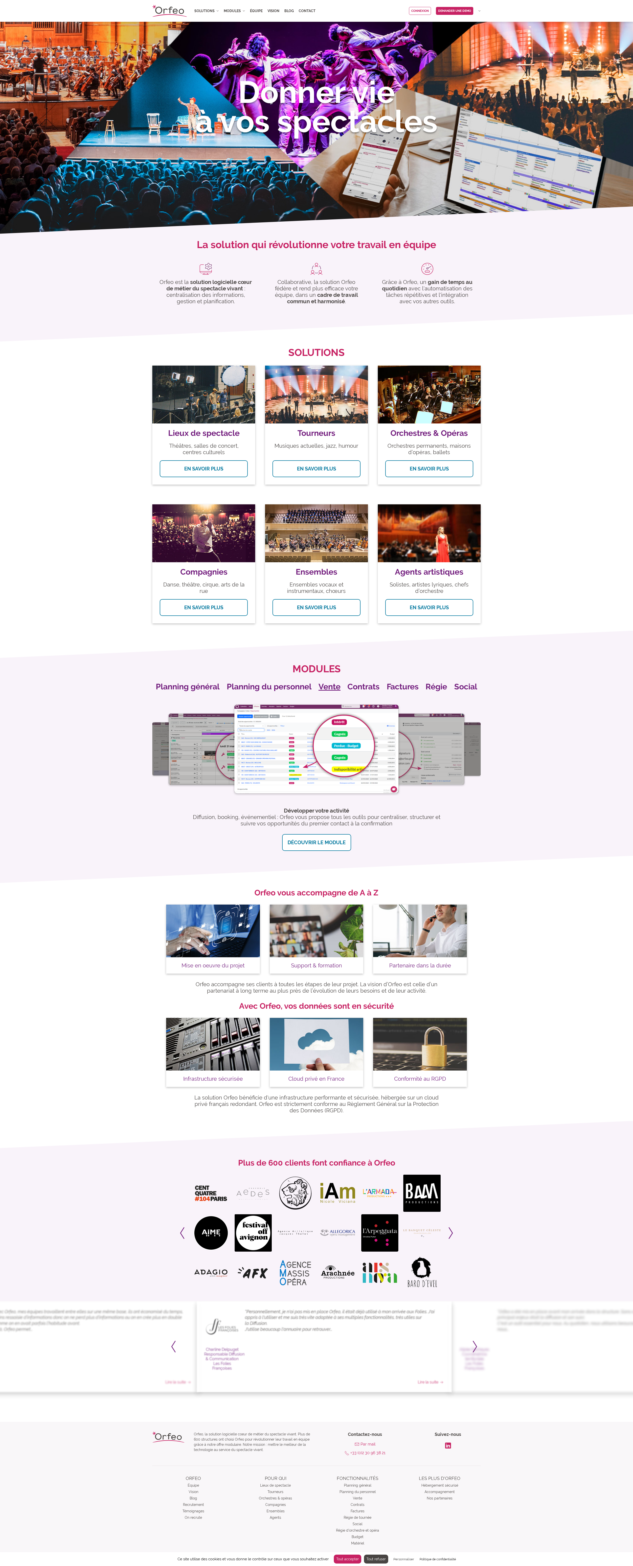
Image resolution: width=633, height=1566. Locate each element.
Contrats (357, 1505)
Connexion (420, 11)
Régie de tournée (357, 1517)
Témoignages (193, 1511)
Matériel (357, 1543)
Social (357, 1524)
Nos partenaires (439, 1498)
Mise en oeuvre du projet (213, 965)
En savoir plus (203, 469)
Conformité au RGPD (420, 1078)
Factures (357, 1511)
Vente (357, 1498)
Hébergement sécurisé (439, 1485)
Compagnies (275, 1505)
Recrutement (193, 1505)
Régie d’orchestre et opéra (357, 1530)
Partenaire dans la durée (420, 965)
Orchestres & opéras (275, 1498)
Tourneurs (275, 1492)
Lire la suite (168, 1382)
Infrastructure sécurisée (213, 1078)
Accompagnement (440, 1492)
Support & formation (316, 965)
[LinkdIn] (448, 1445)
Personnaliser (403, 1559)
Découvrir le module (317, 842)
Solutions (204, 11)
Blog (289, 11)
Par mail (368, 1444)
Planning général (357, 1485)
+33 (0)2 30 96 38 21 (367, 1452)
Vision (273, 11)
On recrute (193, 1517)
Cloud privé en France (316, 1078)
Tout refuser (376, 1559)
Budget (357, 1537)
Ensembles (276, 1511)
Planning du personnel (357, 1492)
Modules (232, 11)
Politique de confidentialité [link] (438, 1559)
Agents (275, 1517)
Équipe (256, 11)
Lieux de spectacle (275, 1485)
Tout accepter (347, 1559)
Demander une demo (454, 11)
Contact (307, 11)
